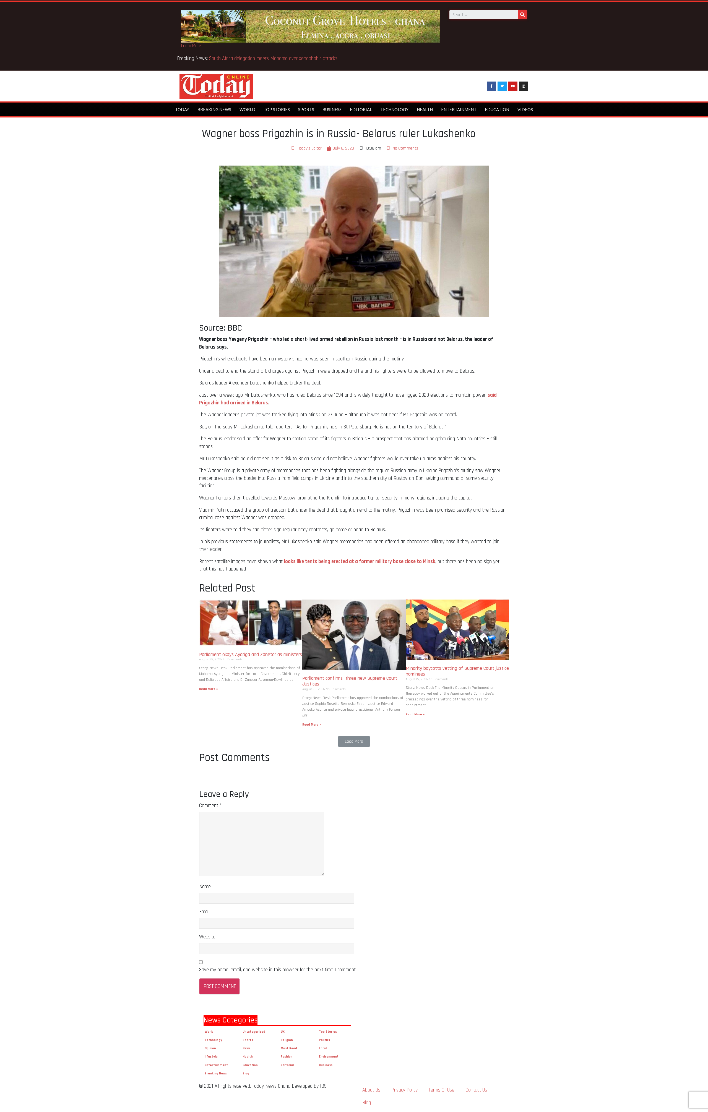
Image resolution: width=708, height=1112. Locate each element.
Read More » (208, 689)
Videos (525, 109)
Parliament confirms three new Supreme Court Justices (349, 681)
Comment (210, 805)
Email (204, 912)
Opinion (210, 1048)
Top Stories (277, 109)
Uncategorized (254, 1032)
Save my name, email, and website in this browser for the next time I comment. (277, 970)
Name (205, 886)
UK (283, 1032)
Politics (324, 1040)
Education (497, 109)
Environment (329, 1057)
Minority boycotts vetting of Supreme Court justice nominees (457, 671)
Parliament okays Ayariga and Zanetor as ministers (250, 654)
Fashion (287, 1057)
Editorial (361, 109)
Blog (246, 1073)
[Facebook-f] (491, 86)
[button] (354, 741)
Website (207, 937)
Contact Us (476, 1090)
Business (332, 109)
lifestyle (211, 1057)
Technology (394, 109)
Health (425, 109)
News (246, 1048)
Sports (306, 109)
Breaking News (214, 109)
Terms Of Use (441, 1090)
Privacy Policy (404, 1090)
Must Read (289, 1048)
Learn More (191, 46)
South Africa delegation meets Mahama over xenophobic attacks (274, 58)
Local (323, 1048)
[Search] (522, 14)
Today (182, 109)
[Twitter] (502, 86)
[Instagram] (523, 86)
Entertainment (459, 109)
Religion (287, 1040)
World (247, 109)
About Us (371, 1090)
